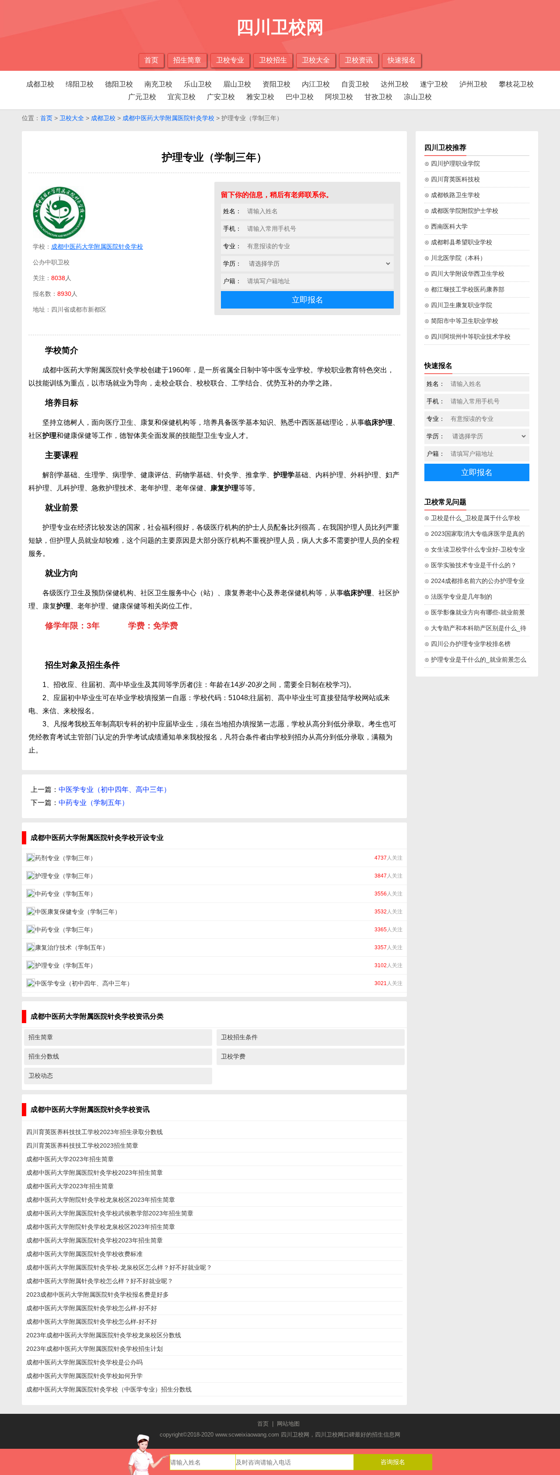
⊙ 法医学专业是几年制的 (458, 596)
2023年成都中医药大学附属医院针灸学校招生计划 (94, 1348)
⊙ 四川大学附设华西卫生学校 (464, 273)
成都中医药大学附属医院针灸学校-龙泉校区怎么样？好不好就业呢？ (119, 1267)
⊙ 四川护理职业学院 (452, 163)
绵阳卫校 (80, 84)
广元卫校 (142, 97)
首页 (151, 60)
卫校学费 (233, 1056)
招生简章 (187, 60)
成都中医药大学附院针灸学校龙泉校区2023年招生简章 (100, 1199)
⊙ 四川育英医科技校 (452, 179)
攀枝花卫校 (516, 84)
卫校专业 (230, 60)
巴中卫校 (300, 97)
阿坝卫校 (339, 97)
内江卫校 (316, 84)
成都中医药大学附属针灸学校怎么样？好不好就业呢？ (99, 1280)
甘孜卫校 (378, 97)
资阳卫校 (276, 84)
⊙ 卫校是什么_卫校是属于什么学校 (472, 517)
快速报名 (402, 60)
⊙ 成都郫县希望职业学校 (458, 242)
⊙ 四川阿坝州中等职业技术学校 (467, 336)
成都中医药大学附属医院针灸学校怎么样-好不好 (91, 1308)
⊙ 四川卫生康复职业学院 (458, 305)
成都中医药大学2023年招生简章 (70, 1159)
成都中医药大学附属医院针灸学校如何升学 (84, 1375)
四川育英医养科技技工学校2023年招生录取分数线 (94, 1131)
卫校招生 (273, 60)
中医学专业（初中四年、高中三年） (115, 789)
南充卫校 (158, 84)
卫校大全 (316, 60)
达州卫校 (395, 84)
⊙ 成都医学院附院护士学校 (461, 210)
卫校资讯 (359, 60)
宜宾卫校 (182, 97)
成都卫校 (40, 84)
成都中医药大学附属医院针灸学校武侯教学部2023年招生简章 (109, 1213)
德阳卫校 (119, 84)
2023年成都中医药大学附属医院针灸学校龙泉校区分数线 (103, 1335)
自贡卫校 (355, 84)
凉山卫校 (418, 97)
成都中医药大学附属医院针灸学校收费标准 (84, 1253)
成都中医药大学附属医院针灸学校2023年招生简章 (94, 1172)
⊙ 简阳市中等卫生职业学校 (461, 320)
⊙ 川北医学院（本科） (455, 257)
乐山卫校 (198, 84)
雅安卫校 (260, 97)
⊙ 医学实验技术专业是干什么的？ (470, 565)
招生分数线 (43, 1056)
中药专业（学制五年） (94, 802)
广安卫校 (221, 97)
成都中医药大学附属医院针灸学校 (168, 118)
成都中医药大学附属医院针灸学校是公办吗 (84, 1362)
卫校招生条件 (239, 1037)
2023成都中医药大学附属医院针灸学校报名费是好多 (97, 1294)
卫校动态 (40, 1075)
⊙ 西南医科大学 (446, 226)
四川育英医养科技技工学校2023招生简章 (82, 1145)
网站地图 (288, 1423)
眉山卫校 (237, 84)
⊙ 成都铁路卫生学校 (452, 194)
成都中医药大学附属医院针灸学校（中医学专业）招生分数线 (109, 1389)
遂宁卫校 (434, 84)
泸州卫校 (473, 84)
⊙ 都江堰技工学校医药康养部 (464, 289)
